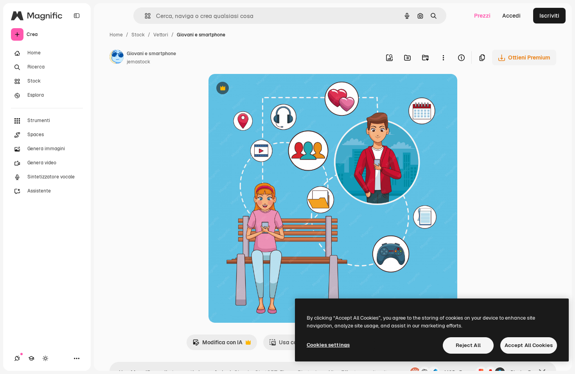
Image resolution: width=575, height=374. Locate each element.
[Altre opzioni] (443, 57)
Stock (138, 35)
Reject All (468, 345)
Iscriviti (549, 15)
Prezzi (482, 15)
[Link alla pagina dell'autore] (117, 58)
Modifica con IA (217, 344)
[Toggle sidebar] (76, 15)
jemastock (138, 62)
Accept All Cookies (529, 345)
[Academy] (31, 358)
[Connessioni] (17, 358)
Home (116, 35)
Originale (260, 89)
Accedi (511, 15)
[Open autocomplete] (144, 16)
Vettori (160, 35)
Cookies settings (328, 345)
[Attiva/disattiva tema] (45, 358)
